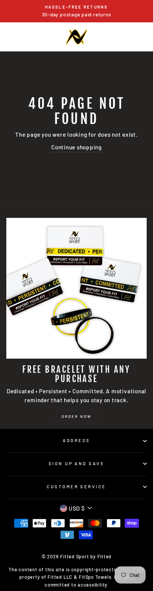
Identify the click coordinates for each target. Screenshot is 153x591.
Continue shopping (76, 147)
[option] (76, 11)
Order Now (77, 416)
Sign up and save (76, 463)
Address (76, 440)
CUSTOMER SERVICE (76, 486)
